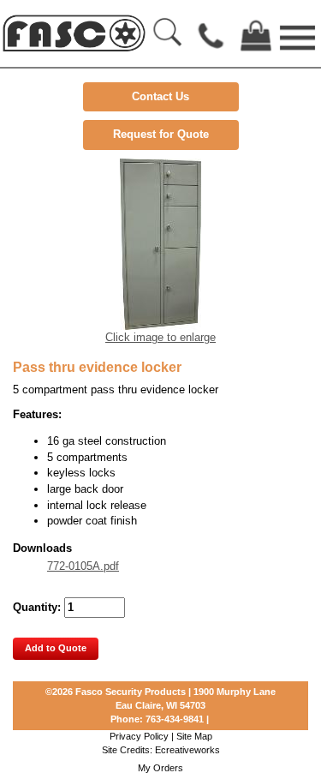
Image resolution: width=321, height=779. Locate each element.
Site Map (194, 736)
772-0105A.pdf (83, 566)
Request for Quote (161, 134)
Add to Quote (55, 648)
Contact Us (160, 96)
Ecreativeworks (187, 750)
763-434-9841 (175, 719)
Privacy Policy (139, 736)
